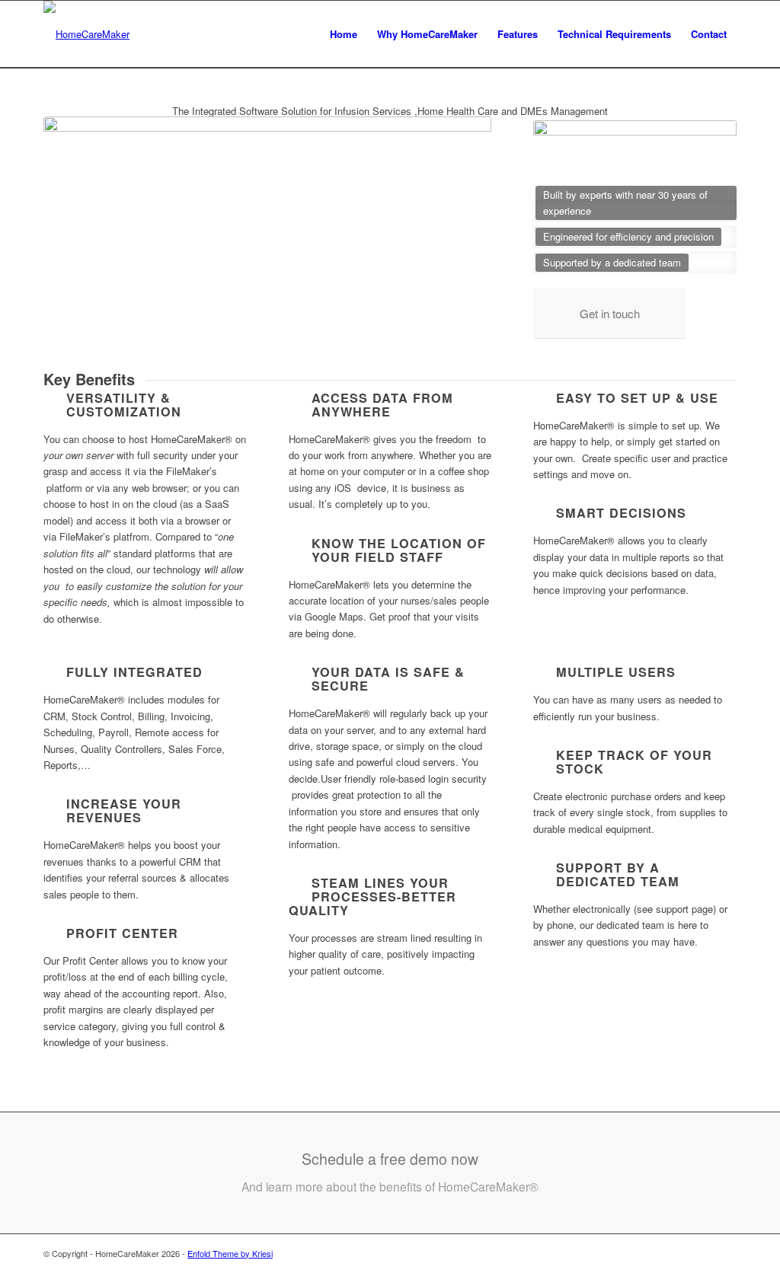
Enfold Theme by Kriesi (230, 1253)
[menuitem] (343, 34)
